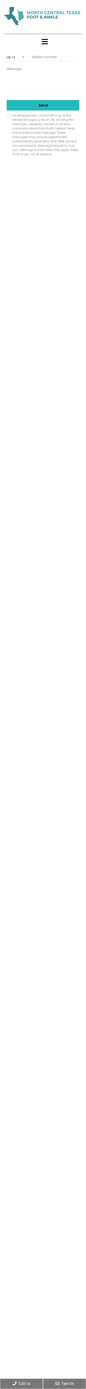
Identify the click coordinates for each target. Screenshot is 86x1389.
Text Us (67, 1383)
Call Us (24, 1383)
